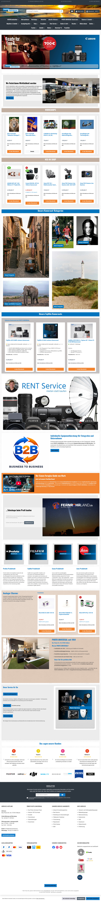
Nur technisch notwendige (69, 898)
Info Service (81, 806)
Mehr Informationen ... (40, 898)
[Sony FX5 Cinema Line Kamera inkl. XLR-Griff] (50, 174)
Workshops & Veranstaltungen (61, 814)
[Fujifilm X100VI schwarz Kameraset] (19, 331)
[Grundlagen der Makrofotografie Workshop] (50, 124)
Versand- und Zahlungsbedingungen (88, 810)
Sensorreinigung (8, 716)
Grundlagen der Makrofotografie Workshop (49, 134)
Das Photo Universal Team (35, 810)
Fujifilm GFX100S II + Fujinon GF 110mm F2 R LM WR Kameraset (50, 341)
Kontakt (30, 814)
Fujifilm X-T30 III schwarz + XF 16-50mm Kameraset (80, 341)
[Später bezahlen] (9, 847)
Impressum (81, 822)
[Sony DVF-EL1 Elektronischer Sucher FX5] (32, 174)
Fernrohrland (31, 817)
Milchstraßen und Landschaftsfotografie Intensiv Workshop (86, 134)
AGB (59, 797)
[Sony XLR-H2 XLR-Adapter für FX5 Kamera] (87, 174)
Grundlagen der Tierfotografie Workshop (66, 134)
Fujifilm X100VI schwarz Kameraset (16, 340)
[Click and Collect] (33, 847)
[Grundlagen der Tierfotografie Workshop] (68, 124)
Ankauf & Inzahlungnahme (60, 810)
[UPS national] (29, 847)
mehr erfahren (54, 450)
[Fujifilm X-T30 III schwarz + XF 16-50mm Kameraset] (81, 331)
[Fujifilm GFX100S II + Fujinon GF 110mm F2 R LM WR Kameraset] (50, 331)
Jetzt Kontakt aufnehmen (8, 835)
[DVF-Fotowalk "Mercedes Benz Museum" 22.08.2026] (14, 124)
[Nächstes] (97, 135)
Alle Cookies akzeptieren (93, 898)
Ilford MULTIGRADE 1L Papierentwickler (45, 613)
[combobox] (43, 11)
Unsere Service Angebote (60, 806)
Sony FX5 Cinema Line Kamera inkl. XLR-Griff (50, 184)
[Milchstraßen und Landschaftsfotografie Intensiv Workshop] (87, 124)
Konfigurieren (81, 898)
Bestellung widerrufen (50, 885)
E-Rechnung (82, 826)
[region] (50, 135)
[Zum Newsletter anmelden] (72, 11)
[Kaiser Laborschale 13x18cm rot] (87, 603)
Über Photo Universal (34, 806)
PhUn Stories (56, 824)
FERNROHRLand (29, 522)
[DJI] (22, 774)
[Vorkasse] (3, 851)
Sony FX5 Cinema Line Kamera (68, 184)
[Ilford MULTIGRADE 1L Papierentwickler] (46, 603)
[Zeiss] (67, 774)
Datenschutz (82, 817)
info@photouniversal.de (11, 828)
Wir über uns (10, 98)
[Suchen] (61, 11)
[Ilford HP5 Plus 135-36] (67, 603)
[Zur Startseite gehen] (10, 11)
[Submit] (62, 794)
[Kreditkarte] (6, 855)
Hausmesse (31, 822)
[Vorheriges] (4, 135)
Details (14, 151)
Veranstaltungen (32, 819)
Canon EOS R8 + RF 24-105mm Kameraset (14, 184)
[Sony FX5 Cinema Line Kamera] (68, 174)
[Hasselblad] (45, 774)
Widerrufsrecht (82, 824)
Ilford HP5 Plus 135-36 (66, 613)
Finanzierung (56, 819)
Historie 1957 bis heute (34, 812)
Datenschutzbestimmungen (39, 797)
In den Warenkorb (32, 151)
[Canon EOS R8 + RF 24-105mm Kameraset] (14, 174)
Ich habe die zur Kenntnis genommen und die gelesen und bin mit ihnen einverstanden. (49, 798)
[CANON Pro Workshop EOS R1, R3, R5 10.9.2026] (32, 124)
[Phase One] (56, 774)
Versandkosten (46, 890)
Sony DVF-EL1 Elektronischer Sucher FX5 (32, 184)
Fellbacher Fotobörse (58, 817)
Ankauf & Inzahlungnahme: (10, 694)
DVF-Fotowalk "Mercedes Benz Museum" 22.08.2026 (13, 134)
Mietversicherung (83, 814)
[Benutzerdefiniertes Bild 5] (81, 868)
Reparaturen (56, 822)
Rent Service (56, 812)
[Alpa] (79, 774)
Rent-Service (7, 705)
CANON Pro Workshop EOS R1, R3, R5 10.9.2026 (32, 134)
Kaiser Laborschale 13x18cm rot (85, 613)
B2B (54, 826)
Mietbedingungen (83, 812)
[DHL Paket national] (38, 847)
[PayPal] (3, 847)
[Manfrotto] (90, 774)
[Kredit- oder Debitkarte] (17, 847)
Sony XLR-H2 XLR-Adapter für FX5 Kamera (85, 184)
